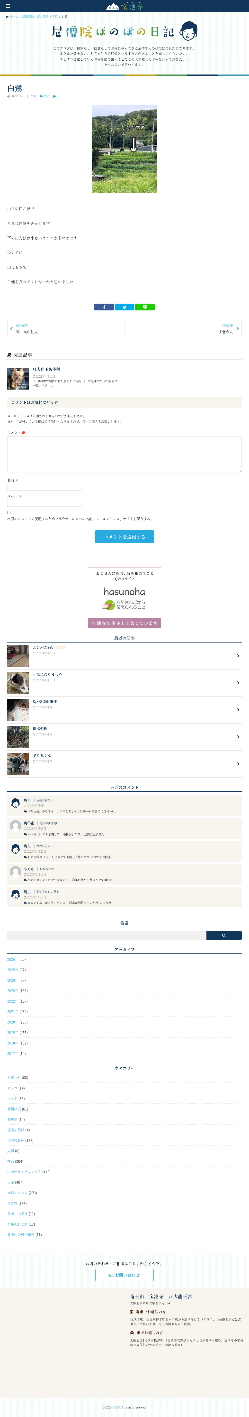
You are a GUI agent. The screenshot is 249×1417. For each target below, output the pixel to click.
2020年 (12, 1021)
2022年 (12, 1000)
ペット (12, 1098)
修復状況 (14, 1108)
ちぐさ (29, 868)
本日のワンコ (17, 1192)
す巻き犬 (225, 328)
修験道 (12, 1119)
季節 (54, 17)
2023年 (12, 990)
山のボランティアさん (24, 1171)
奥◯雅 (29, 822)
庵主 (27, 800)
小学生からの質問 (47, 892)
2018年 (12, 1042)
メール (14, 496)
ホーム (14, 17)
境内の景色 (15, 1140)
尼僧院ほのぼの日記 (35, 17)
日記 (10, 1182)
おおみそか (43, 846)
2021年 (12, 1011)
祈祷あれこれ (17, 1223)
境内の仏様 (15, 1129)
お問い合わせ (127, 1275)
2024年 (12, 980)
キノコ (12, 1087)
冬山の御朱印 (44, 800)
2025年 (12, 969)
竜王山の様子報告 (21, 1234)
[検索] (224, 935)
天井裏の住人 (27, 328)
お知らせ (14, 1077)
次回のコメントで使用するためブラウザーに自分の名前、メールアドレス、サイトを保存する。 (80, 518)
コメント (16, 432)
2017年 (12, 1053)
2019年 (12, 1032)
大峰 (10, 1150)
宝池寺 (116, 1407)
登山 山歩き (17, 1213)
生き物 (12, 1203)
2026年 (12, 959)
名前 (12, 479)
